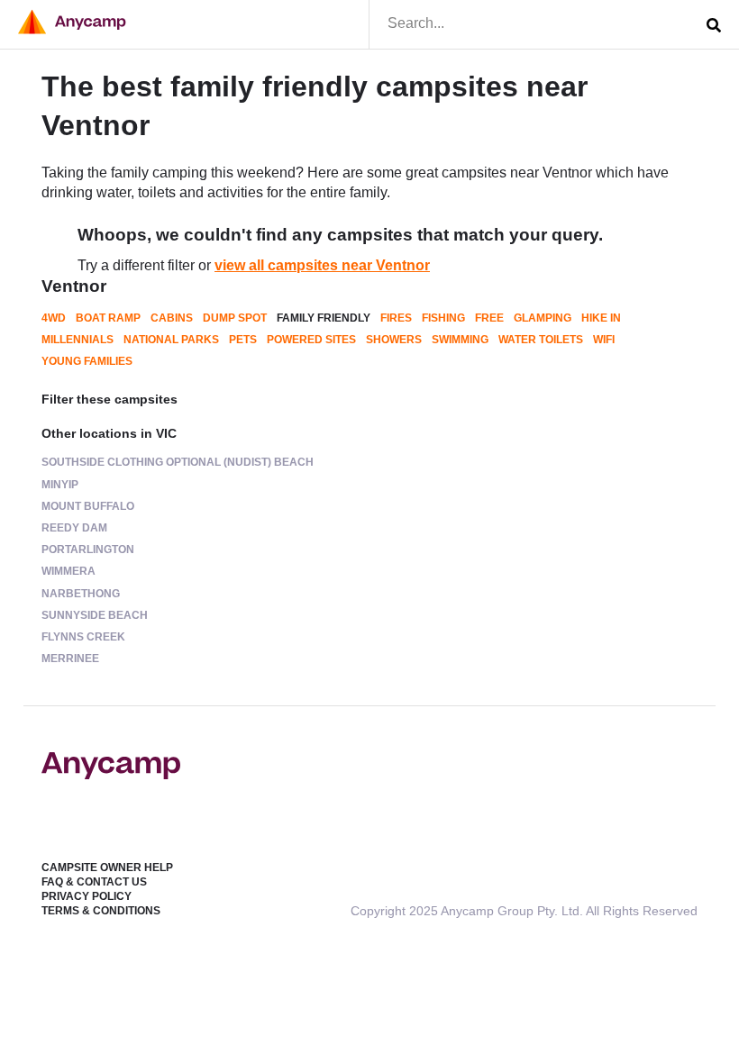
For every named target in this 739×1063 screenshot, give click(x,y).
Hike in (601, 318)
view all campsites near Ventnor (322, 265)
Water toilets (540, 339)
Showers (394, 339)
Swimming (460, 339)
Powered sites (311, 339)
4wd (53, 318)
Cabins (172, 318)
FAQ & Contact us (94, 882)
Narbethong (80, 593)
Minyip (59, 484)
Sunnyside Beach (94, 615)
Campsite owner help (107, 867)
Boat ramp (108, 318)
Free (489, 318)
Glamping (542, 318)
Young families (86, 361)
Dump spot (235, 318)
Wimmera (68, 571)
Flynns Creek (83, 637)
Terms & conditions (100, 910)
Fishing (443, 318)
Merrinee (70, 658)
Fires (396, 318)
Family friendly (323, 318)
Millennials (77, 339)
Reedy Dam (74, 528)
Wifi (604, 339)
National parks (171, 339)
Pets (243, 339)
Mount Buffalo (87, 506)
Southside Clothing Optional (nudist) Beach (177, 462)
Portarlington (87, 549)
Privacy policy (86, 896)
